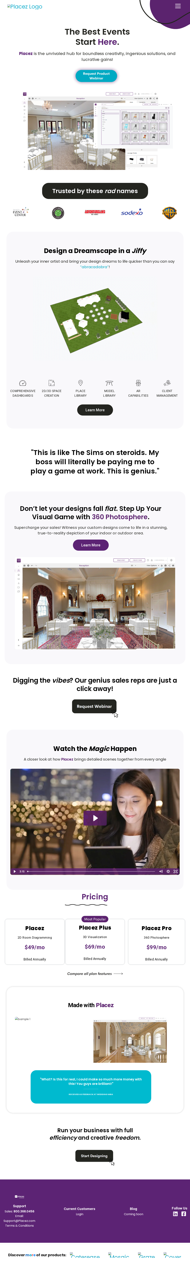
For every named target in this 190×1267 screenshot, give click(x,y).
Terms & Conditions (19, 1226)
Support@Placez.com (19, 1221)
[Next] (123, 1004)
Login (79, 1214)
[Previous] (57, 1004)
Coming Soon (133, 1214)
